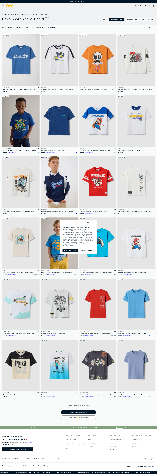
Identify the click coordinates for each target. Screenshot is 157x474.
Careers (90, 446)
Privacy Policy (37, 465)
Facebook (135, 439)
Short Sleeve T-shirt (42, 14)
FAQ (67, 448)
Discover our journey (116, 439)
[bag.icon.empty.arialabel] (154, 6)
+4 (153, 396)
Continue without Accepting (85, 222)
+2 (38, 274)
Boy (16, 14)
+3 (153, 335)
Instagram (135, 443)
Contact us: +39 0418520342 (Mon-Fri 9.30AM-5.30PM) (75, 444)
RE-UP (112, 450)
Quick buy (21, 83)
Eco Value (113, 446)
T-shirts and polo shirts (26, 14)
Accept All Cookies (70, 250)
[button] (141, 6)
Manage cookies (16, 465)
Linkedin (134, 450)
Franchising (91, 443)
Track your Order (71, 439)
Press (89, 439)
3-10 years (10, 14)
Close (152, 472)
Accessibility (6, 465)
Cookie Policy (27, 465)
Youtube (134, 446)
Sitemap (45, 465)
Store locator (70, 452)
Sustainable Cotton (116, 443)
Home (4, 14)
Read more (119, 428)
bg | (150, 459)
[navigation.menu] (3, 6)
